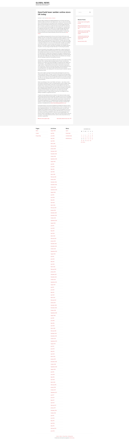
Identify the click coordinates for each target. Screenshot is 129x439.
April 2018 (53, 379)
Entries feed (68, 133)
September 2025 (54, 158)
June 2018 (52, 374)
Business (53, 18)
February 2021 (53, 300)
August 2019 (53, 343)
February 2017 (53, 405)
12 (83, 137)
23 (90, 138)
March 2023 (53, 235)
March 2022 (53, 266)
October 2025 (53, 156)
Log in (67, 130)
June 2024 (52, 197)
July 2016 (52, 415)
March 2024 (53, 205)
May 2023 (52, 230)
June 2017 (52, 397)
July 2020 (52, 318)
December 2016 (54, 410)
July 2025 (52, 164)
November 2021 (54, 277)
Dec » (84, 142)
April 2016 (53, 423)
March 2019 (53, 356)
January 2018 (53, 387)
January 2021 (53, 302)
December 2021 (54, 274)
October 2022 (53, 248)
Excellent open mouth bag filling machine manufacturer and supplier (84, 32)
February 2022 (53, 269)
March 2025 (53, 174)
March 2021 (53, 297)
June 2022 (52, 259)
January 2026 (53, 148)
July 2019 (52, 346)
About (37, 130)
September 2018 (54, 366)
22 (88, 138)
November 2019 (54, 336)
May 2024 (52, 200)
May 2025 (52, 169)
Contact (37, 133)
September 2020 (54, 312)
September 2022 (54, 251)
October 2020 (53, 310)
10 (92, 135)
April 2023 (53, 233)
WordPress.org (68, 138)
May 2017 (52, 400)
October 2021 (53, 279)
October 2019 (53, 338)
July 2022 (52, 256)
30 (90, 140)
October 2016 (53, 413)
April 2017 (53, 402)
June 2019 (52, 348)
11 (81, 137)
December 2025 (54, 151)
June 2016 (52, 418)
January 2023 (53, 241)
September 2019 (54, 341)
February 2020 (53, 330)
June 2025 (52, 166)
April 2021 (53, 295)
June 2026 (52, 135)
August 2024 (53, 192)
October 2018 (53, 364)
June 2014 (52, 431)
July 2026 (52, 133)
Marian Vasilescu (49, 18)
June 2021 (52, 289)
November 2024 (54, 184)
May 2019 (52, 351)
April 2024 (53, 202)
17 (92, 137)
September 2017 (54, 392)
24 (92, 138)
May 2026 (52, 138)
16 (90, 137)
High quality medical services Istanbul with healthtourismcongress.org (64, 118)
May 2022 (52, 261)
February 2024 (53, 207)
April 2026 (53, 141)
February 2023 (53, 238)
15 (88, 137)
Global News (42, 2)
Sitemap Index (70, 436)
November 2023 (54, 215)
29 (88, 140)
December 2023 (54, 212)
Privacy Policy (38, 135)
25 (81, 140)
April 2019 (53, 354)
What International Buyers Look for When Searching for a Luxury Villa (84, 27)
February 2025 (53, 176)
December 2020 (54, 305)
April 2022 (53, 264)
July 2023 (52, 225)
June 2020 (52, 320)
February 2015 (53, 428)
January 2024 (53, 210)
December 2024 (54, 182)
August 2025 (53, 161)
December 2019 (54, 333)
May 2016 (52, 420)
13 (85, 137)
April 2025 (53, 171)
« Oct (82, 142)
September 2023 (54, 220)
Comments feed (69, 135)
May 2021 (52, 292)
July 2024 (52, 194)
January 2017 (53, 407)
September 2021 (54, 282)
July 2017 (52, 395)
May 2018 (52, 377)
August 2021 (53, 284)
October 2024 (53, 187)
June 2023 (52, 228)
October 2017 (53, 389)
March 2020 (53, 328)
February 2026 (53, 146)
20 (85, 138)
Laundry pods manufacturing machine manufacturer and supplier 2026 (83, 37)
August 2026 (53, 130)
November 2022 (54, 246)
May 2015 (52, 425)
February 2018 (53, 384)
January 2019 (53, 359)
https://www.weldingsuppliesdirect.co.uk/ (58, 102)
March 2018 (53, 382)
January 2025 (53, 179)
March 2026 (53, 143)
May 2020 (52, 323)
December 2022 (54, 243)
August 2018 (53, 369)
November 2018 (54, 361)
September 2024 (54, 189)
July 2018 (52, 371)
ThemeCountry (71, 437)
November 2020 (54, 307)
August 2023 (53, 223)
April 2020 (53, 325)
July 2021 (52, 287)
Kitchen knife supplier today (44, 118)
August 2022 (53, 253)
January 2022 (53, 271)
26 (83, 140)
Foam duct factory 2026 (82, 41)
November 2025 (54, 153)
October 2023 (53, 218)
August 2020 (53, 315)
